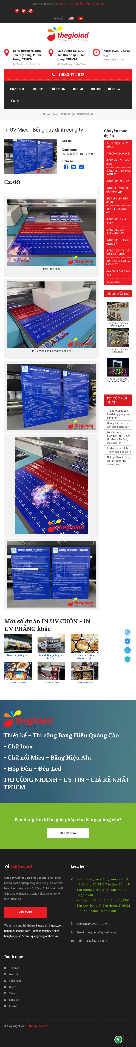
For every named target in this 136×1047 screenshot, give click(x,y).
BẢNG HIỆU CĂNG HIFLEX (116, 221)
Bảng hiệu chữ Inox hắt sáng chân (118, 324)
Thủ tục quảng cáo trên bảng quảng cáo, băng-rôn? (119, 414)
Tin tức (95, 89)
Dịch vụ (78, 89)
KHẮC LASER (114, 281)
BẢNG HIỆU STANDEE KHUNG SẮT (118, 242)
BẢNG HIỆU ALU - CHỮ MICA (118, 162)
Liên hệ (14, 101)
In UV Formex (18, 682)
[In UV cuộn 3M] (85, 671)
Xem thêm (25, 912)
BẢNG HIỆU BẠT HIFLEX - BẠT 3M (115, 231)
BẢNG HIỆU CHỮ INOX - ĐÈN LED (118, 172)
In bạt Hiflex (51, 682)
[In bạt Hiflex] (52, 671)
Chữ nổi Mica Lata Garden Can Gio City (118, 380)
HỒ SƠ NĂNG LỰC (92, 941)
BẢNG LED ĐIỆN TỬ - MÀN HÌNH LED (117, 190)
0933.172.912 (71, 74)
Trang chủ (17, 89)
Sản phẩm (59, 89)
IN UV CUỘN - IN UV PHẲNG (117, 145)
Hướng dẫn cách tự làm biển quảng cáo (118, 425)
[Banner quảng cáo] (18, 643)
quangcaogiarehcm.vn (44, 936)
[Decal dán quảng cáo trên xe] (52, 643)
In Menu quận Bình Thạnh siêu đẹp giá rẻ (119, 450)
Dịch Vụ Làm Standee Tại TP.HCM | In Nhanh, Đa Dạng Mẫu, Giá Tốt (118, 437)
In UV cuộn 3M (85, 682)
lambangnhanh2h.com (46, 931)
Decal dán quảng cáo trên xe (51, 657)
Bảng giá (114, 89)
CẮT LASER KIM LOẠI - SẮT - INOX (119, 263)
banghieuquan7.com (16, 936)
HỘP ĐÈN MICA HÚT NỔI (117, 211)
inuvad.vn (41, 925)
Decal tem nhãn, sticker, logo (85, 657)
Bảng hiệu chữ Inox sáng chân (118, 350)
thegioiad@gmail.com (100, 932)
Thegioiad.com (38, 1026)
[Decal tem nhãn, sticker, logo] (85, 643)
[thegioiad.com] (68, 33)
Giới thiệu (38, 89)
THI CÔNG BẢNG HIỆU (119, 153)
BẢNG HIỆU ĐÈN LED (118, 181)
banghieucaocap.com (17, 931)
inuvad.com (56, 925)
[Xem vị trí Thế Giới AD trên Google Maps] (118, 1039)
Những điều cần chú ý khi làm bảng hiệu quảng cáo (119, 461)
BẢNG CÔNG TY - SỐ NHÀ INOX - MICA (118, 252)
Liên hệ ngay (68, 833)
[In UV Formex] (18, 671)
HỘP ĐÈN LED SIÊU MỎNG (117, 200)
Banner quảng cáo (18, 655)
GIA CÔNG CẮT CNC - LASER (118, 273)
